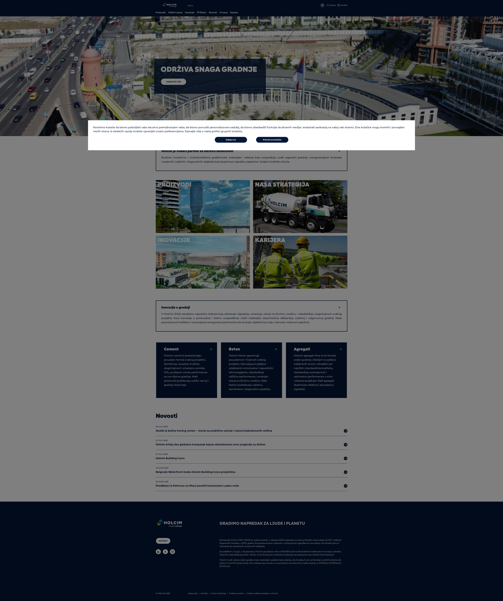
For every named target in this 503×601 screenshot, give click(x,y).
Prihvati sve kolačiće (272, 140)
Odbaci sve (231, 140)
